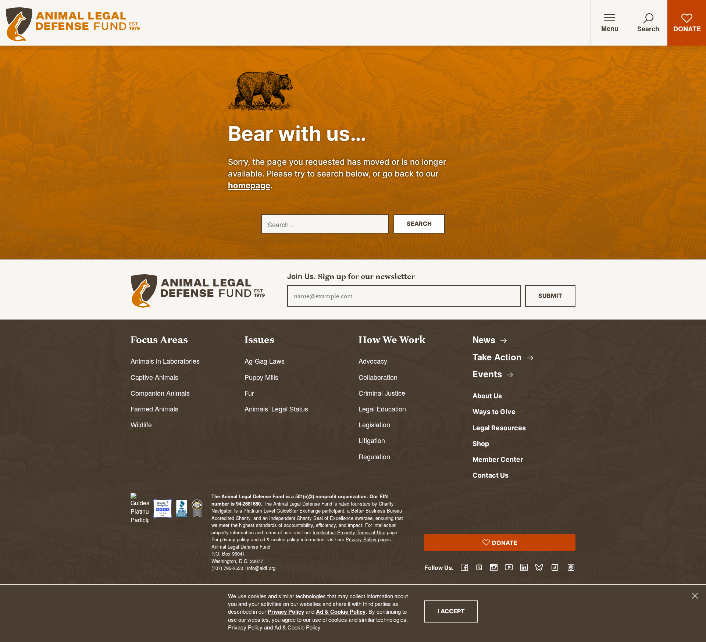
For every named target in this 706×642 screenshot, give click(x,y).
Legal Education (382, 408)
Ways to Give (494, 411)
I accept (458, 611)
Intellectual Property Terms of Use (349, 532)
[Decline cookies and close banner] (695, 595)
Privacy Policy (286, 611)
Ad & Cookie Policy (341, 611)
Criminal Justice (382, 392)
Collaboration (378, 377)
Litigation (372, 440)
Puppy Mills (261, 377)
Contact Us (491, 475)
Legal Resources (499, 428)
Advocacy (373, 360)
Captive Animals (154, 377)
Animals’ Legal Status (276, 408)
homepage (249, 185)
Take (498, 356)
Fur (249, 392)
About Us (487, 396)
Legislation (374, 424)
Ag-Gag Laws (265, 360)
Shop (481, 443)
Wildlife (141, 424)
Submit (550, 295)
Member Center (498, 459)
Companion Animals (160, 392)
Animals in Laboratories (165, 360)
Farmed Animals (154, 408)
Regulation (374, 456)
